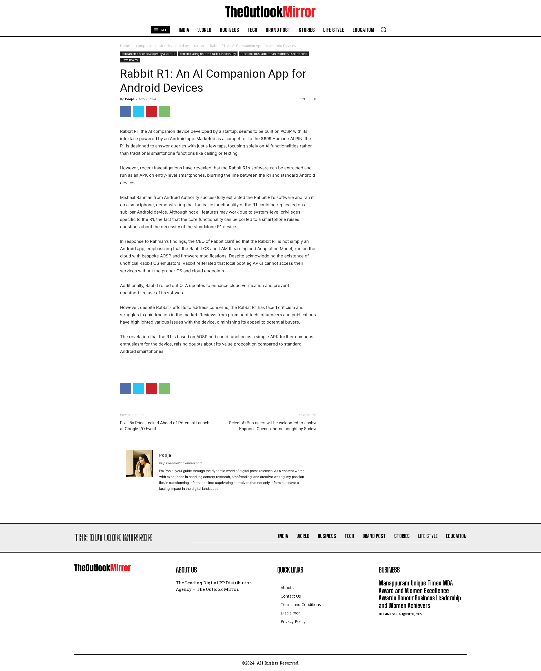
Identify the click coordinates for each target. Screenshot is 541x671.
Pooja (129, 99)
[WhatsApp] (164, 111)
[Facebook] (125, 111)
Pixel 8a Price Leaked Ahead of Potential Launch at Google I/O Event (164, 425)
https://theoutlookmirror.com (180, 463)
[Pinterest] (151, 111)
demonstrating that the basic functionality (208, 54)
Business (387, 614)
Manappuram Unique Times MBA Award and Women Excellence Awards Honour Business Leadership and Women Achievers (420, 594)
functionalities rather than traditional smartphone (274, 54)
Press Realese (130, 60)
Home (125, 45)
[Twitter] (138, 111)
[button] (383, 29)
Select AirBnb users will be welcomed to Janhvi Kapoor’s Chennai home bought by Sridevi (272, 425)
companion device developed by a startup (170, 45)
